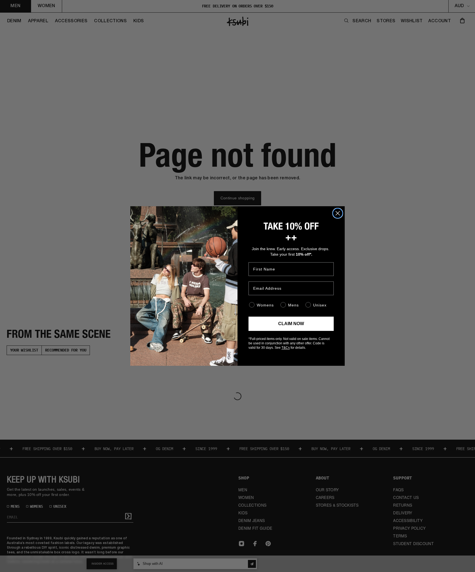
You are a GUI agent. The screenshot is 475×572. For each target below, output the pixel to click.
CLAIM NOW (291, 323)
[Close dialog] (338, 213)
